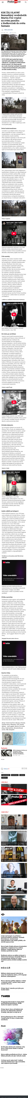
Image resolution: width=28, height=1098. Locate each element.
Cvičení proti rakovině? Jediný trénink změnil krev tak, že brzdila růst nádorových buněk (13, 1061)
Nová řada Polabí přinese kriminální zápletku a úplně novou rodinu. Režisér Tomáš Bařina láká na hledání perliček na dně (14, 948)
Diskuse (6, 769)
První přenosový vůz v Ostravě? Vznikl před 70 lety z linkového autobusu (12, 1018)
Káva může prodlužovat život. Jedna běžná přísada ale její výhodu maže (14, 1055)
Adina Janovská (8, 29)
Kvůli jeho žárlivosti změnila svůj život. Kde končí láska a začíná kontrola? (13, 1048)
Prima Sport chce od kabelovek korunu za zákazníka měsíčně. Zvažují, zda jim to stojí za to (12, 1010)
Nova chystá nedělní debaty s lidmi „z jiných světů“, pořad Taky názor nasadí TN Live (13, 982)
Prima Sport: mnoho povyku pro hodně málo (12, 989)
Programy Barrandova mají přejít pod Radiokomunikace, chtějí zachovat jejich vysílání (12, 1003)
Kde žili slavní (15, 775)
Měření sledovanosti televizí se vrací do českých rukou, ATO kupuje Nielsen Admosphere (14, 974)
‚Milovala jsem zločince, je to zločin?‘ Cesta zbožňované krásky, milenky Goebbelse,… (20, 752)
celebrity (22, 775)
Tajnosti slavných (5, 775)
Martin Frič (4, 777)
